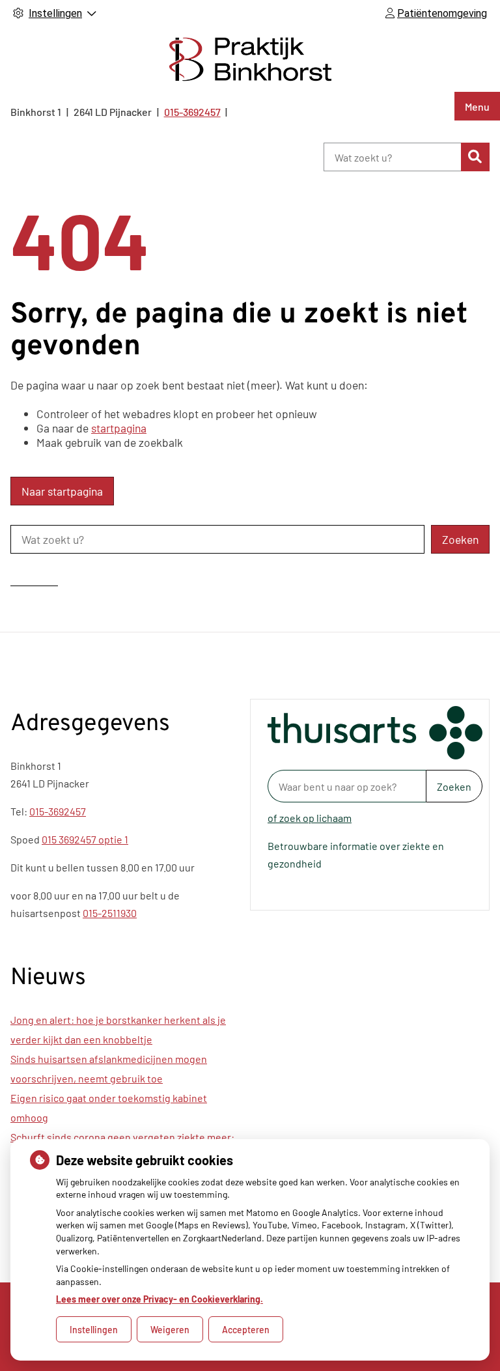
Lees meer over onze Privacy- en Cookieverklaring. (159, 1299)
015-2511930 (110, 913)
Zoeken (454, 786)
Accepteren (246, 1329)
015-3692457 (57, 811)
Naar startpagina (62, 491)
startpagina (118, 428)
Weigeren (169, 1329)
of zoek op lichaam (310, 818)
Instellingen (94, 1329)
